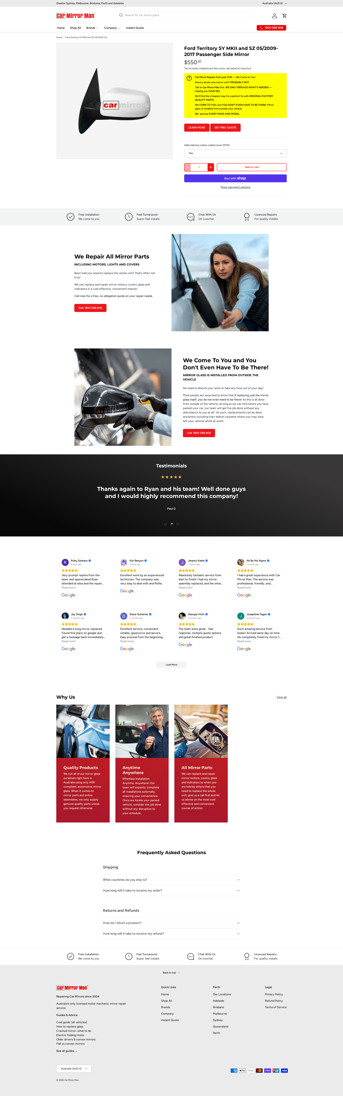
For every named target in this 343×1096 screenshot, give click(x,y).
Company (110, 28)
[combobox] (183, 15)
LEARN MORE (196, 127)
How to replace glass (69, 1026)
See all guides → (67, 1051)
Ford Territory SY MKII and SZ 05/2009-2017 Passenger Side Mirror (87, 37)
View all (282, 697)
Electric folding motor (70, 1035)
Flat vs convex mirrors (70, 1043)
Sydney (218, 1020)
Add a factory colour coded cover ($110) (207, 145)
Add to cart (252, 167)
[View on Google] (65, 562)
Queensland (220, 1026)
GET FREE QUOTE (225, 127)
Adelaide (218, 1000)
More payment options (235, 187)
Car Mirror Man (71, 1080)
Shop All (75, 28)
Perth (216, 1033)
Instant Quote (135, 28)
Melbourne (220, 1013)
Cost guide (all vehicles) (71, 1022)
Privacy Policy (274, 994)
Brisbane (218, 1007)
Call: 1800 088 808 (90, 307)
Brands (90, 28)
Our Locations (222, 994)
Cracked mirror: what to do (73, 1030)
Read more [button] (69, 587)
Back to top (170, 972)
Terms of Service (276, 1007)
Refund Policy (274, 1000)
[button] (285, 16)
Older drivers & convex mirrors (75, 1039)
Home (61, 28)
